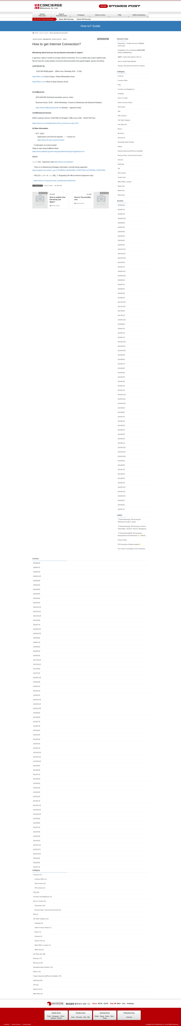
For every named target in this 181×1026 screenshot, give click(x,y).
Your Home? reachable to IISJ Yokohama (131, 549)
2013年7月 (121, 417)
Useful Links (122, 177)
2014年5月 (121, 372)
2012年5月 (121, 478)
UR (119, 168)
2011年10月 (121, 496)
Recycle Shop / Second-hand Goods (130, 155)
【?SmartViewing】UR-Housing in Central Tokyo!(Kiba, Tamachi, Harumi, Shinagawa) (132, 527)
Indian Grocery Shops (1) (43, 927)
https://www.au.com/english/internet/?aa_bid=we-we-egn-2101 (55, 123)
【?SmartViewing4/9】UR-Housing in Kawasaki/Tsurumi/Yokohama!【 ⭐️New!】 (132, 534)
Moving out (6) (38, 963)
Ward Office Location (125, 182)
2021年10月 (122, 258)
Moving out (121, 137)
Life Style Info (58, 185)
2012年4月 (121, 483)
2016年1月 (121, 328)
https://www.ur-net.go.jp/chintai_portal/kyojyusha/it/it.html (54, 181)
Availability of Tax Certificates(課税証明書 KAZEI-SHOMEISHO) (132, 51)
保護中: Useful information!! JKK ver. (130, 57)
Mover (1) (38, 932)
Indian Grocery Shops (125, 102)
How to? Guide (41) (39, 901)
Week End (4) (37, 989)
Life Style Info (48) (39, 954)
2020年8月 (121, 280)
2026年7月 (121, 209)
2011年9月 (121, 500)
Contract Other (123, 80)
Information (121, 107)
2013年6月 (121, 421)
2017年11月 (121, 306)
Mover (120, 129)
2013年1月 (121, 443)
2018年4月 (121, 298)
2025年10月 (122, 218)
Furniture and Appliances (126, 89)
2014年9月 (121, 355)
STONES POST (124, 6)
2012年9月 (121, 461)
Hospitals (121, 93)
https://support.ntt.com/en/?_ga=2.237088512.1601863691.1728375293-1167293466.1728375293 (68, 170)
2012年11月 (121, 452)
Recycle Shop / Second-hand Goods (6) (48, 910)
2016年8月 (121, 324)
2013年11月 (121, 399)
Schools (120, 160)
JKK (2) (35, 914)
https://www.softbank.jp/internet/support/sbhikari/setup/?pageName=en (58, 151)
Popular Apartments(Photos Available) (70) (47, 976)
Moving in (121, 133)
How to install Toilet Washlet (127, 61)
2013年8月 (121, 412)
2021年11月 (121, 253)
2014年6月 (121, 368)
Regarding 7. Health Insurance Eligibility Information (131, 44)
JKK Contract (122, 116)
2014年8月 (121, 359)
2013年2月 (121, 439)
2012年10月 (122, 456)
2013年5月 (121, 425)
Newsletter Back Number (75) (43, 967)
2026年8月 (121, 205)
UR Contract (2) (40, 888)
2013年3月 (121, 434)
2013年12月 (122, 394)
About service (100, 15)
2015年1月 (121, 337)
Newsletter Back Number (126, 142)
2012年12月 (122, 447)
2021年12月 (122, 249)
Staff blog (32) (38, 980)
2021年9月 (121, 262)
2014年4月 (121, 377)
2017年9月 (121, 311)
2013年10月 (122, 403)
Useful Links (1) (40, 941)
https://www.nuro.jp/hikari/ (63, 162)
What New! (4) (38, 993)
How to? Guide (103, 39)
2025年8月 (121, 223)
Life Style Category (124, 120)
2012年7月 (121, 469)
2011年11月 (121, 491)
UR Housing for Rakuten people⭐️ (129, 544)
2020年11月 (121, 271)
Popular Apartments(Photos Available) (130, 151)
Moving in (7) (37, 958)
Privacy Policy (122, 540)
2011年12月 (121, 487)
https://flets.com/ (38, 76)
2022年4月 (121, 245)
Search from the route (61, 15)
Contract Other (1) (41, 879)
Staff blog (121, 164)
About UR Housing (84, 19)
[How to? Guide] (40, 196)
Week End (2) (39, 949)
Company (80, 15)
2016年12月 (122, 320)
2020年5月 (121, 293)
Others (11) (37, 971)
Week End (121, 186)
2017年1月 (121, 315)
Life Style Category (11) (41, 919)
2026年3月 (121, 214)
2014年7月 (121, 364)
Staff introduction (139, 15)
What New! (121, 195)
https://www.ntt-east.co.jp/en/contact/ (50, 140)
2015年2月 (121, 333)
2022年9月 (121, 236)
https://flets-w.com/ (39, 82)
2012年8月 (121, 465)
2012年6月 (121, 474)
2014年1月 (121, 390)
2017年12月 (122, 302)
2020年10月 (122, 276)
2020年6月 (121, 289)
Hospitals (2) (39, 923)
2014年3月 (121, 381)
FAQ (119, 15)
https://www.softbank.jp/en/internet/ (48, 108)
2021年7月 (121, 267)
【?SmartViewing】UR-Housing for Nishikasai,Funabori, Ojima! (129, 521)
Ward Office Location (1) (43, 945)
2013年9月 (121, 408)
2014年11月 (121, 346)
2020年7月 (121, 284)
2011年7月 (121, 509)
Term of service (16, 1024)
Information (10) (40, 905)
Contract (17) (37, 874)
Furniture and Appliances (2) (42, 896)
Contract (120, 76)
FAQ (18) (36, 892)
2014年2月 (121, 386)
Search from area (42, 15)
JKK (119, 111)
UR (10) (35, 985)
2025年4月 (121, 227)
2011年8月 (121, 505)
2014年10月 (122, 350)
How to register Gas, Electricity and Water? (58, 199)
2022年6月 (121, 240)
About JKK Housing (66, 19)
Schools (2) (38, 936)
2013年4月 (121, 430)
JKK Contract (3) (40, 883)
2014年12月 (122, 342)
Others (120, 146)
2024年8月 (121, 231)
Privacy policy (27, 1024)
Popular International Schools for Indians (131, 66)
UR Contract (122, 173)
